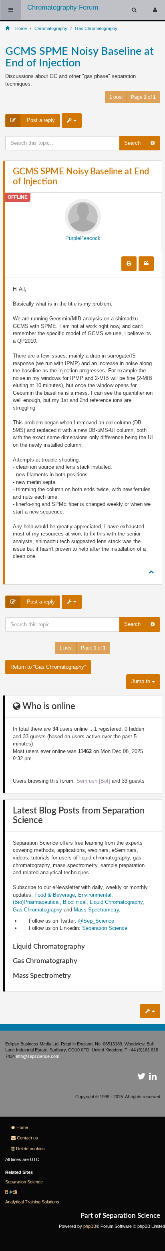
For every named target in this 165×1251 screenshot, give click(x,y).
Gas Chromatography (37, 910)
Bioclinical (75, 902)
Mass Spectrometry (96, 910)
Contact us (27, 1137)
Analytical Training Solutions (32, 1201)
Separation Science (104, 928)
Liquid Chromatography (116, 902)
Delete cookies (30, 1148)
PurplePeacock (83, 238)
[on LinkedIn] (153, 1077)
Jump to (141, 681)
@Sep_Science (96, 921)
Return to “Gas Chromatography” (48, 667)
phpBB (89, 1226)
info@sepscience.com (37, 1056)
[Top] (151, 572)
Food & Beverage (54, 895)
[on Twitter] (141, 1077)
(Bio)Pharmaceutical (36, 902)
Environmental (94, 895)
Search (132, 143)
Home (22, 1127)
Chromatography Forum (62, 7)
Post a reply (40, 120)
